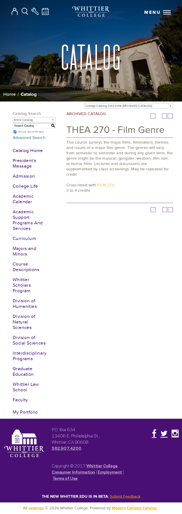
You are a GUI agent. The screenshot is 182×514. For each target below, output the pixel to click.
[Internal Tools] (35, 11)
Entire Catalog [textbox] (23, 120)
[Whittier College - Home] (24, 443)
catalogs (36, 508)
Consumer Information (73, 472)
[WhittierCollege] (91, 12)
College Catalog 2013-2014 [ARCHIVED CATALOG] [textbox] (118, 106)
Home (9, 94)
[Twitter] (164, 433)
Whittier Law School (26, 387)
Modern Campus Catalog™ (135, 508)
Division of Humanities (25, 303)
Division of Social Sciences (29, 340)
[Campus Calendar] (45, 11)
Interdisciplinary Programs (30, 356)
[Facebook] (154, 433)
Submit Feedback (125, 496)
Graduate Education (23, 371)
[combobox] (128, 105)
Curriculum (24, 238)
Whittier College (102, 466)
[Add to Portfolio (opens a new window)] (152, 116)
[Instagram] (175, 433)
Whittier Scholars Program (22, 285)
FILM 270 (105, 185)
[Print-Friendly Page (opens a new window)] (164, 116)
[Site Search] (24, 11)
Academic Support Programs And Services (28, 220)
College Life (25, 186)
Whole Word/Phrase (31, 131)
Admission (24, 176)
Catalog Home (28, 150)
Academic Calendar (23, 199)
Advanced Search (29, 137)
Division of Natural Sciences (24, 322)
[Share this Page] (158, 116)
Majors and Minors (24, 251)
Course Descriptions (26, 266)
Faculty (20, 400)
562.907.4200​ (66, 448)
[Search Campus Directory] (14, 11)
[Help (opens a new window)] (170, 116)
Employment (110, 472)
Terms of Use (65, 478)
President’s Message (24, 163)
